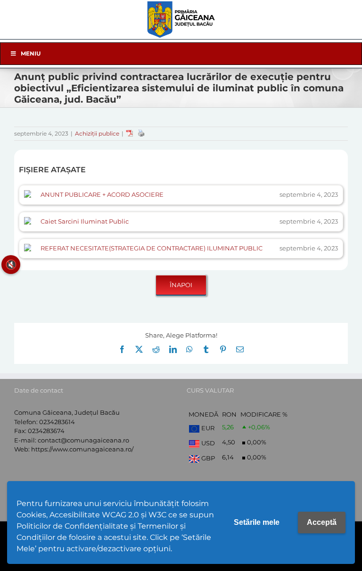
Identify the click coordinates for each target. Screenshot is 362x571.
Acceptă (322, 522)
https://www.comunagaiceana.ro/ (82, 449)
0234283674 (46, 430)
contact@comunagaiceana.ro (83, 440)
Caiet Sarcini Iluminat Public (85, 221)
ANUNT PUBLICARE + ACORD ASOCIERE (102, 194)
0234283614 (57, 422)
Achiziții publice (97, 133)
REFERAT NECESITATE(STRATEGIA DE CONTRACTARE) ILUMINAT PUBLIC (152, 248)
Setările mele (257, 522)
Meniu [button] (31, 53)
